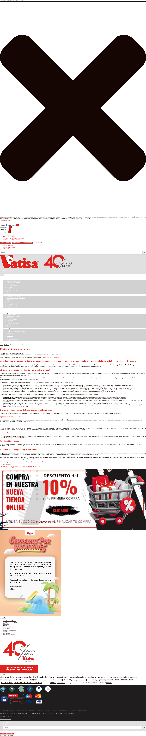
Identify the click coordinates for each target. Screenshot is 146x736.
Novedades (59, 713)
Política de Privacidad (9, 247)
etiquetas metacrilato (115, 677)
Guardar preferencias (27, 242)
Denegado (8, 242)
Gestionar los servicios (9, 236)
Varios (8, 307)
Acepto (2, 242)
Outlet (8, 293)
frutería (126, 677)
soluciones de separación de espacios (38, 462)
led (21, 680)
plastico (108, 680)
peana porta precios (78, 680)
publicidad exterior (33, 682)
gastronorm (4, 680)
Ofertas (9, 292)
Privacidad (11, 710)
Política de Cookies (5, 220)
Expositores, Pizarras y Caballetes (16, 298)
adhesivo (3, 677)
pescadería (91, 679)
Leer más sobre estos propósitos (11, 239)
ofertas (59, 680)
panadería (66, 680)
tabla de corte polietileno (90, 683)
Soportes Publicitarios (12, 290)
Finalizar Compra (82, 710)
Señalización (10, 288)
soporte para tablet (57, 682)
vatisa (21, 353)
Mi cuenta (6, 722)
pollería (115, 680)
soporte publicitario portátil (73, 683)
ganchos (133, 677)
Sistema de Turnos (23, 713)
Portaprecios (10, 302)
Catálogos (6, 295)
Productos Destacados (69, 713)
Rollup (45, 713)
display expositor (98, 676)
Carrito (5, 730)
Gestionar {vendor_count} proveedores (13, 238)
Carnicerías (12, 713)
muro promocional (50, 680)
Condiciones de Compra (35, 710)
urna (100, 683)
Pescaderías (3, 713)
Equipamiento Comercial (13, 282)
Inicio (4, 278)
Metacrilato (10, 284)
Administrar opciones (9, 235)
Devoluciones (63, 710)
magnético (35, 679)
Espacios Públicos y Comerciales (50, 357)
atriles (10, 677)
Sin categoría (6, 633)
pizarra (102, 680)
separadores (46, 683)
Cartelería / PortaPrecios (13, 281)
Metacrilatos (10, 299)
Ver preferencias (16, 242)
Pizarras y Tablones (12, 285)
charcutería (81, 677)
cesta (70, 677)
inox (17, 679)
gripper (12, 680)
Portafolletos (10, 287)
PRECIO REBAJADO (9, 630)
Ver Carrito (72, 710)
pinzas (97, 680)
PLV (8, 301)
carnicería (54, 677)
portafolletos (6, 682)
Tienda (5, 279)
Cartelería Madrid (35, 713)
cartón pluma (63, 677)
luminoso (26, 680)
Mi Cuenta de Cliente (50, 710)
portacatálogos (126, 679)
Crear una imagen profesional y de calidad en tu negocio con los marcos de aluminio (22, 466)
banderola (15, 677)
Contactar (6, 308)
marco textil (42, 680)
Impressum (6, 248)
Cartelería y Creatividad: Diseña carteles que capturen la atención (17, 467)
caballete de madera (33, 677)
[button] (73, 108)
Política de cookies (8, 245)
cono (88, 677)
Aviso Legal (3, 710)
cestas (73, 677)
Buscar (5, 724)
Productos (6, 345)
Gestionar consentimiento (7, 733)
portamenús (18, 682)
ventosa (109, 683)
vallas (104, 683)
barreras (22, 676)
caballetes (44, 677)
